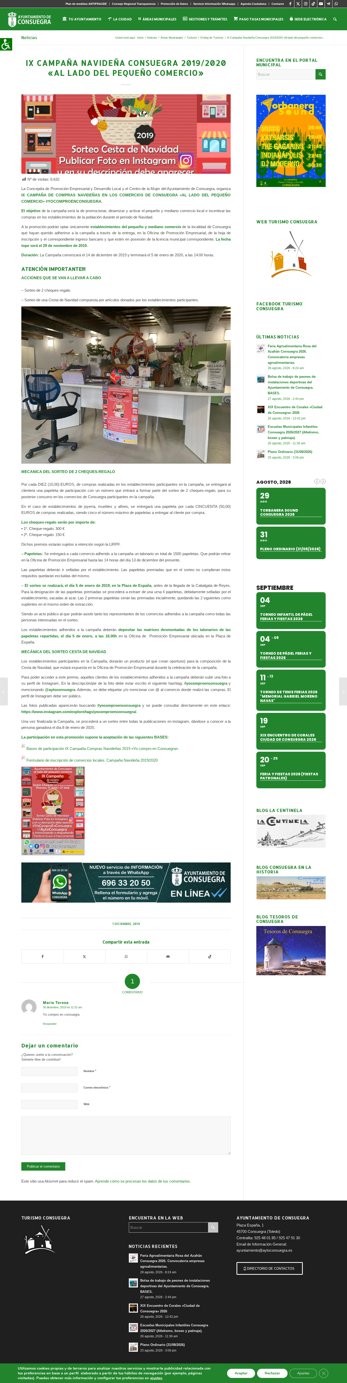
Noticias (29, 37)
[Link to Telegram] (328, 4)
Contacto (278, 3)
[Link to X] (298, 4)
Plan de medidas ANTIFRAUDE (86, 3)
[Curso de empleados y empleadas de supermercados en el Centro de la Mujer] (4, 691)
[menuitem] (86, 4)
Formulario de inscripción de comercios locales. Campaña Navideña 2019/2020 (92, 760)
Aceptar (241, 1373)
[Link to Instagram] (305, 4)
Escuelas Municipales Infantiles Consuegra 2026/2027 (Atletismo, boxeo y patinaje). (293, 432)
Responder (50, 1023)
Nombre (90, 1071)
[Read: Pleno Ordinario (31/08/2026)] (260, 454)
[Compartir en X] (84, 957)
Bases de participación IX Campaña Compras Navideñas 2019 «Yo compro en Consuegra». (103, 748)
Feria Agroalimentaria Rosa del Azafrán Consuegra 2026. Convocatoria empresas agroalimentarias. (172, 1261)
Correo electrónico (97, 1087)
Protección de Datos (174, 3)
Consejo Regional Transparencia (133, 3)
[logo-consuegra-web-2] (33, 19)
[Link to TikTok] (313, 4)
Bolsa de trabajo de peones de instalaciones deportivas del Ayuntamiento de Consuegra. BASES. (175, 1286)
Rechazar (272, 1373)
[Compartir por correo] (168, 957)
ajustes (156, 1378)
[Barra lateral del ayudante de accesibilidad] (6, 44)
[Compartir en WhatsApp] (126, 957)
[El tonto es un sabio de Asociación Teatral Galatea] (343, 691)
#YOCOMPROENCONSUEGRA (73, 201)
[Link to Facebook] (290, 4)
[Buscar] (335, 19)
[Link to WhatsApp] (336, 4)
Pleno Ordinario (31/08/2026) (290, 452)
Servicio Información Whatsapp (214, 3)
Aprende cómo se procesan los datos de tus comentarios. (143, 1181)
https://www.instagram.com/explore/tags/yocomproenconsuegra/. (79, 712)
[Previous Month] (317, 481)
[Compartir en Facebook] (42, 957)
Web (86, 1104)
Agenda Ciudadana (253, 3)
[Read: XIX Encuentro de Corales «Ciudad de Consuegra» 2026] (260, 409)
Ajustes (303, 1373)
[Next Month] (323, 481)
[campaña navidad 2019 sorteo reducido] (126, 134)
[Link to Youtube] (321, 4)
